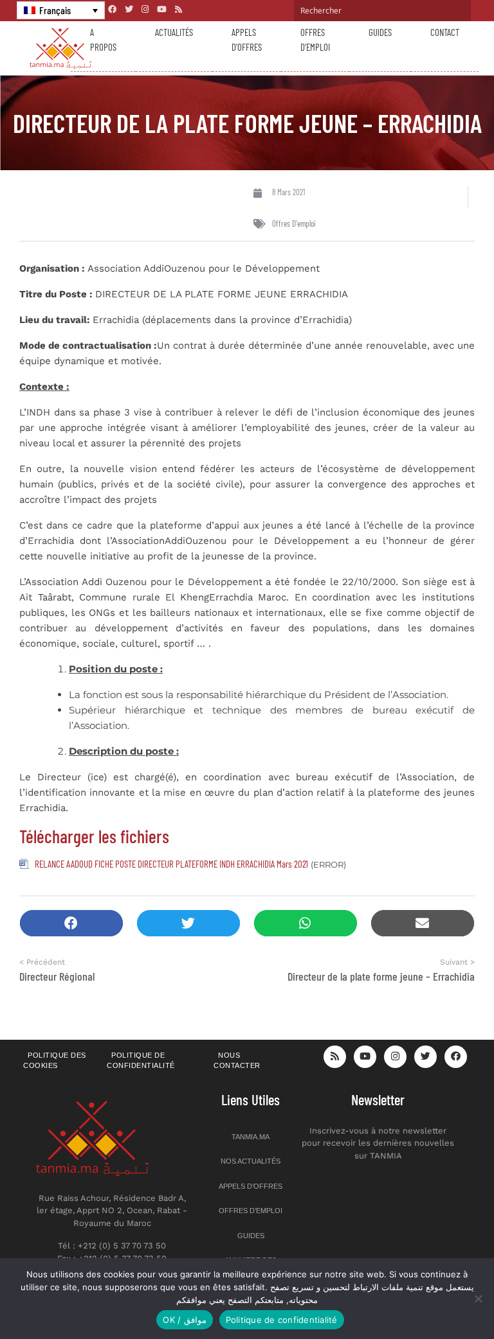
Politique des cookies (54, 1060)
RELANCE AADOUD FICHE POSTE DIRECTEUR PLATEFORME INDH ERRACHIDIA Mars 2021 (171, 864)
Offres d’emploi (315, 39)
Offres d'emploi (294, 223)
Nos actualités (250, 1161)
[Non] (477, 1298)
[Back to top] (439, 1298)
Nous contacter (237, 1060)
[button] (71, 923)
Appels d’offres (247, 39)
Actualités (174, 32)
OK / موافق (184, 1320)
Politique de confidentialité (141, 1060)
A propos (103, 39)
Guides (380, 32)
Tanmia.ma (251, 1137)
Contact (444, 32)
